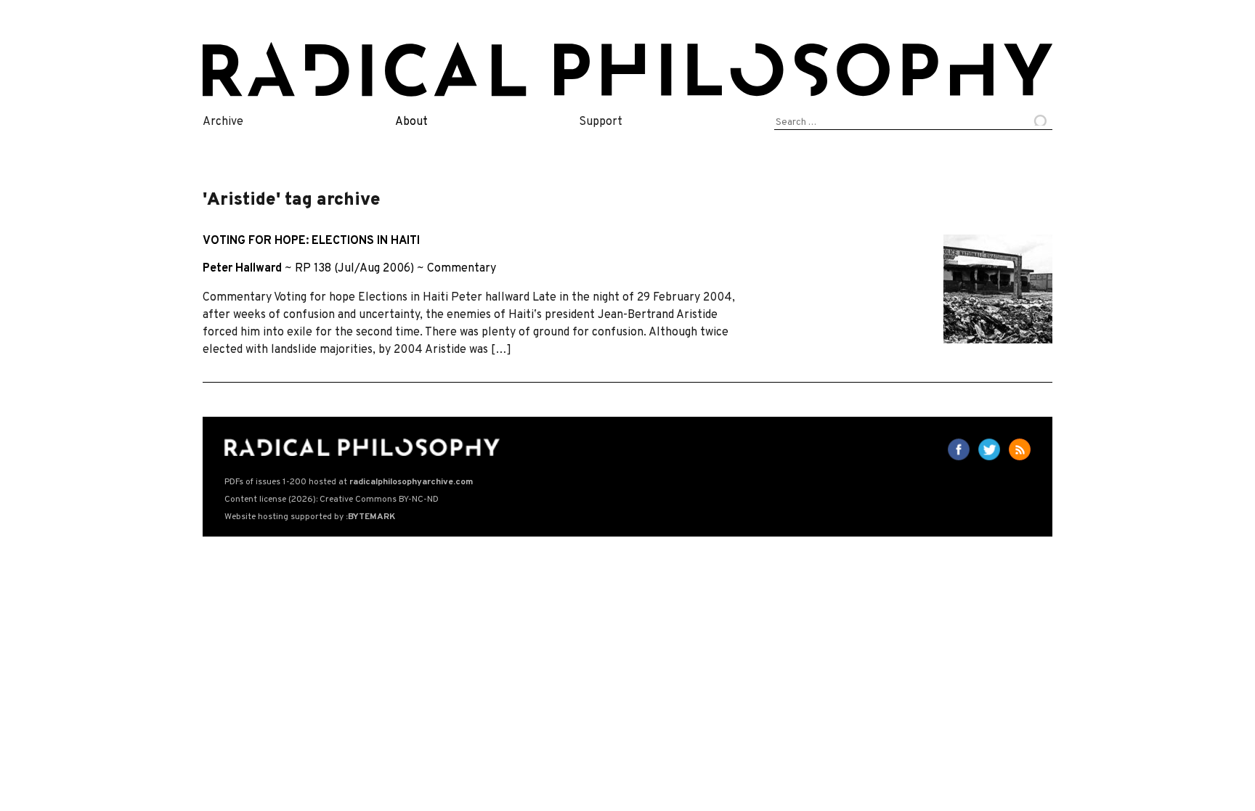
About (411, 122)
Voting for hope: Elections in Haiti (311, 241)
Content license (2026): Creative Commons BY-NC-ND (331, 499)
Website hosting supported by (309, 517)
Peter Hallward (242, 268)
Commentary (461, 268)
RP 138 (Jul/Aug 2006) (354, 268)
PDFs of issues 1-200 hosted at (348, 482)
